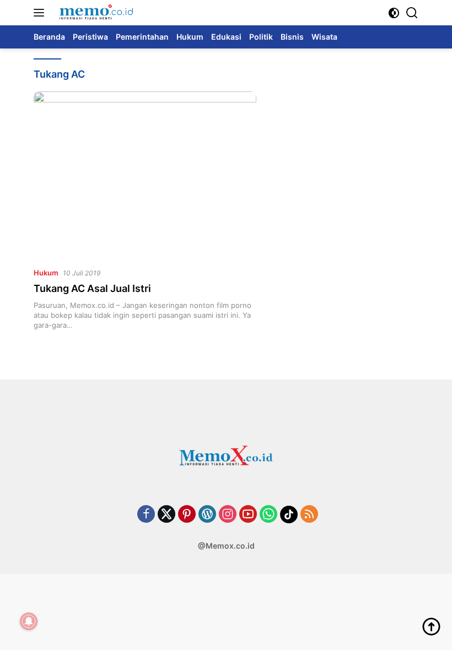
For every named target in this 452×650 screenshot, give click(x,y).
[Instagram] (227, 514)
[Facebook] (146, 514)
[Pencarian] (412, 13)
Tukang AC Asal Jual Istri (92, 288)
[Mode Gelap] (394, 13)
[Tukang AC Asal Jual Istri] (145, 174)
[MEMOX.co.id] (94, 12)
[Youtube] (248, 514)
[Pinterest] (187, 514)
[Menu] (41, 12)
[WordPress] (207, 514)
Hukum (46, 272)
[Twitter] (166, 514)
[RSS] (309, 514)
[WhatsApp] (268, 514)
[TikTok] (289, 514)
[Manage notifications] (28, 621)
